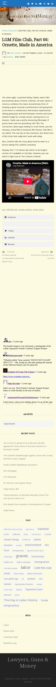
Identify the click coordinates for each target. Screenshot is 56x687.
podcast (31, 578)
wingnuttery (11, 605)
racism (7, 584)
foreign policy (18, 550)
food (6, 550)
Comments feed (10, 637)
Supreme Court (34, 589)
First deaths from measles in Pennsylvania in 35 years (27, 504)
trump (44, 600)
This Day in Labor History (20, 600)
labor (26, 567)
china (26, 534)
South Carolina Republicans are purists (20, 464)
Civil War (48, 534)
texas (17, 595)
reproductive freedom (24, 584)
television (7, 595)
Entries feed (8, 631)
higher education (24, 562)
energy (18, 545)
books (6, 534)
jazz (3, 209)
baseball (43, 529)
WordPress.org (9, 643)
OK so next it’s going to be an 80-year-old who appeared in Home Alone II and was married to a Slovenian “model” (25, 446)
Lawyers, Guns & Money (28, 662)
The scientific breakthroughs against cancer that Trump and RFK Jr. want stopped (28, 457)
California (16, 534)
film (47, 545)
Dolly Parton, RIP (11, 489)
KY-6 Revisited (9, 477)
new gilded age (11, 578)
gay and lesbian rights (35, 551)
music (7, 573)
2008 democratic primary (13, 529)
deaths (37, 539)
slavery (19, 589)
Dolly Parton (9, 510)
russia (39, 584)
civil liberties (36, 534)
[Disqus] (28, 298)
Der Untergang (9, 471)
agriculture (30, 529)
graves (22, 556)
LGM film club (11, 209)
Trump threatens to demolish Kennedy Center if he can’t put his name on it (26, 497)
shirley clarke (38, 209)
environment (33, 545)
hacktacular (38, 556)
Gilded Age (8, 557)
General (12, 30)
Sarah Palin (8, 590)
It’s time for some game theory (17, 483)
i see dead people (10, 568)
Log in (6, 625)
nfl (23, 579)
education (8, 545)
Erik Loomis (15, 53)
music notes (19, 573)
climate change (11, 539)
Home (4, 30)
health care (8, 562)
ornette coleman (25, 209)
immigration (41, 561)
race (41, 579)
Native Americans (34, 573)
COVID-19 (26, 540)
